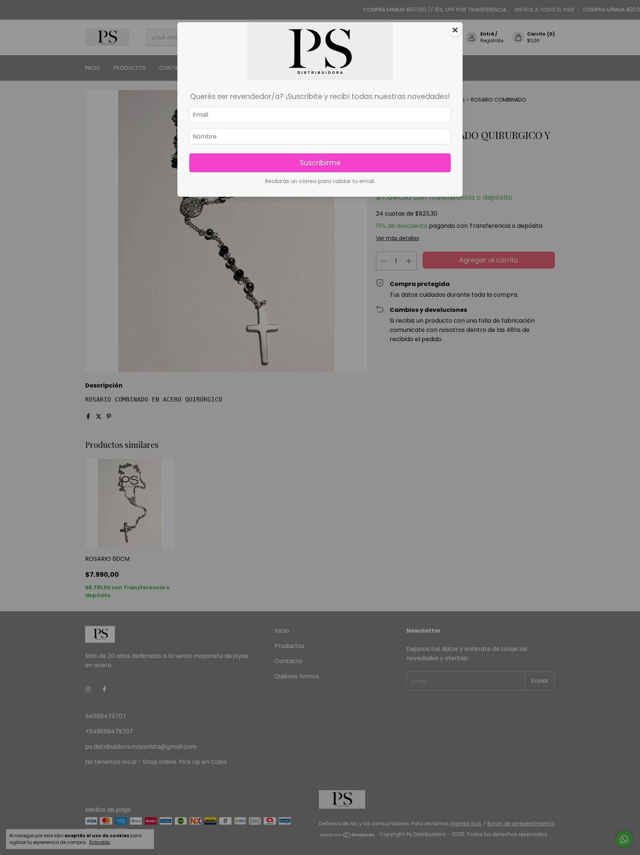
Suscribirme (320, 163)
